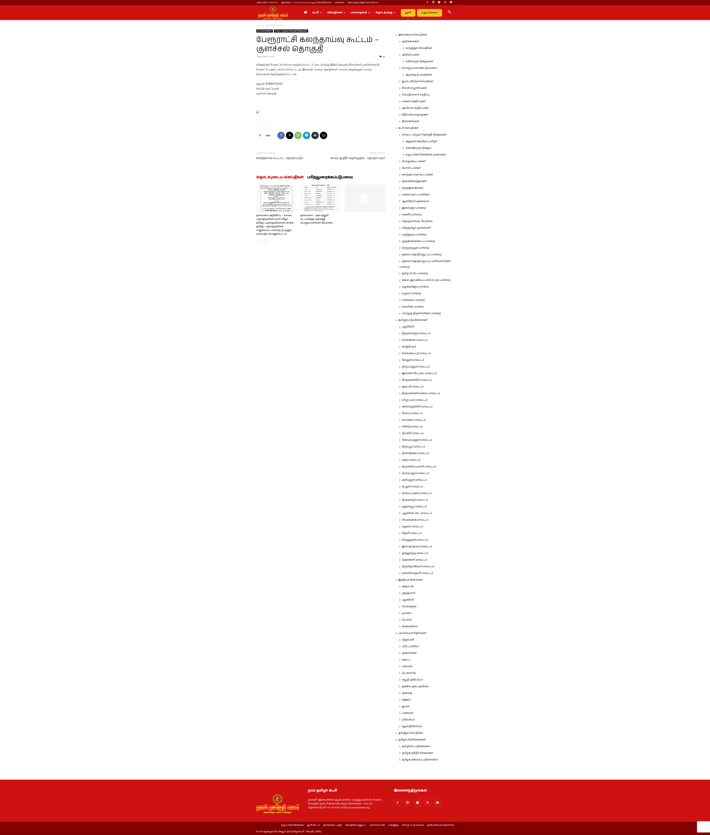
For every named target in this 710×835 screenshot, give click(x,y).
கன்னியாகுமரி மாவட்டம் (417, 573)
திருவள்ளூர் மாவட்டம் (416, 333)
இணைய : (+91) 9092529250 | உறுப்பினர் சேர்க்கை (306, 2)
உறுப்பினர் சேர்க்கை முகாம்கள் (426, 155)
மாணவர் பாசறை (413, 300)
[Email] (323, 135)
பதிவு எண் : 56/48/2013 (267, 2)
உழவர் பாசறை (411, 293)
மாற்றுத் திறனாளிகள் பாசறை (421, 313)
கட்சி (315, 13)
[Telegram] (439, 2)
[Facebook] (427, 2)
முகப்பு (259, 25)
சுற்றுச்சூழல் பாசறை (415, 248)
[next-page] (264, 241)
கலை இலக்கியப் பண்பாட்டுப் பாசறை (426, 280)
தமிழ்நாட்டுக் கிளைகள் (413, 320)
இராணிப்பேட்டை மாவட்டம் (419, 373)
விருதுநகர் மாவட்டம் (415, 540)
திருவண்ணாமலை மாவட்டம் (421, 393)
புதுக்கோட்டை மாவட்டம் (417, 513)
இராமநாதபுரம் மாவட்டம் (417, 547)
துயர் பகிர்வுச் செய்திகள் (417, 81)
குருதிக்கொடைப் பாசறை (418, 241)
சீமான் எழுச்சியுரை (414, 88)
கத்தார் (406, 700)
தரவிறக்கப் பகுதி (332, 825)
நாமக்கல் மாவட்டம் (414, 420)
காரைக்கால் (410, 626)
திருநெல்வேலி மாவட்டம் (418, 566)
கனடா (406, 660)
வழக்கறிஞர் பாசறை (415, 287)
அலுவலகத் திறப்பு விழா (421, 141)
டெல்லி (407, 620)
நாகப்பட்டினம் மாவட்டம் (417, 493)
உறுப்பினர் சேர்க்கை (292, 825)
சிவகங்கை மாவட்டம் (415, 520)
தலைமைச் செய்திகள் (412, 35)
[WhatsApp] (298, 135)
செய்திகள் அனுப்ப (355, 825)
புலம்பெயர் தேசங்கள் (412, 633)
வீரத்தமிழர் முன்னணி (416, 228)
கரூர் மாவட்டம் (411, 460)
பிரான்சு (407, 666)
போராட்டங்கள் (411, 168)
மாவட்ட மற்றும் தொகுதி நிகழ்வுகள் (291, 30)
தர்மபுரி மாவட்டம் (412, 387)
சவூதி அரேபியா (412, 680)
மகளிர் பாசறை (412, 215)
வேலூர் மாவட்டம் (413, 360)
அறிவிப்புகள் (410, 55)
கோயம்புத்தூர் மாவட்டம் (417, 440)
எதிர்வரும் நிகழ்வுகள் (419, 61)
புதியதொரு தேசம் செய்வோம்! (362, 2)
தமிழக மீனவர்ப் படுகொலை (420, 760)
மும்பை (407, 613)
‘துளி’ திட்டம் (313, 825)
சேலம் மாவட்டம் (412, 413)
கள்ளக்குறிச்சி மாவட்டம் (417, 407)
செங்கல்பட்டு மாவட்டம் (416, 353)
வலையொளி (377, 825)
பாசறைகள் (359, 13)
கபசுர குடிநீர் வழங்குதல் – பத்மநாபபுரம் (357, 158)
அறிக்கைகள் (410, 41)
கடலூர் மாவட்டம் (412, 487)
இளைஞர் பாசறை (414, 208)
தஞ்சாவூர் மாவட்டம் (414, 507)
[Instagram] (433, 2)
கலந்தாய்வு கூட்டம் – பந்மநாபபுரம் (279, 158)
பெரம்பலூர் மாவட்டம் (415, 473)
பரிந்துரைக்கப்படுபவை (330, 177)
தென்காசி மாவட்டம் (414, 560)
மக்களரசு (339, 2)
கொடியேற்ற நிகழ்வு (418, 148)
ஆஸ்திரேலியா (412, 726)
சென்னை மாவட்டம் (415, 340)
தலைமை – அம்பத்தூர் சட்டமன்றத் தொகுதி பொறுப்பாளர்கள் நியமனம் (316, 219)
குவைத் (407, 693)
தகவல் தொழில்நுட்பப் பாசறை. (422, 255)
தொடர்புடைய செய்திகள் (280, 177)
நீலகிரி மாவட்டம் (413, 433)
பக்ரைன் (407, 713)
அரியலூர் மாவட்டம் (414, 480)
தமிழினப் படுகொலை (416, 746)
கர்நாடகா (408, 586)
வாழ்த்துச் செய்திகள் (419, 48)
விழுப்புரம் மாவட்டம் (414, 400)
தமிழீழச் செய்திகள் (410, 733)
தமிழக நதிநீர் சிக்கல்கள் (417, 753)
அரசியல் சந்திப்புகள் (415, 108)
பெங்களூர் (409, 606)
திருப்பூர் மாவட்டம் (413, 447)
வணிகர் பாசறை (413, 307)
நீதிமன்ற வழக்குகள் (415, 115)
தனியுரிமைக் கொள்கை (440, 825)
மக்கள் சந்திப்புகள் (414, 101)
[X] (445, 2)
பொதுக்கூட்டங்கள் (414, 161)
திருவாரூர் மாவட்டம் (415, 500)
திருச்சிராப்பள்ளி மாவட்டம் (419, 467)
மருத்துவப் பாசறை (414, 235)
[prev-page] (258, 241)
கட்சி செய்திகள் (264, 30)
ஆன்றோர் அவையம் (415, 201)
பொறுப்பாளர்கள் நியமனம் (419, 68)
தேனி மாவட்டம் (412, 533)
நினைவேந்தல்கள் (414, 181)
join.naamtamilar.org (359, 808)
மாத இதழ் (393, 825)
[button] (449, 13)
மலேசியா (408, 720)
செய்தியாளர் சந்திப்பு (416, 95)
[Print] (315, 135)
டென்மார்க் (409, 673)
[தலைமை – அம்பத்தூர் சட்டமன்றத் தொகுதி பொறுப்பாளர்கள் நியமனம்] (320, 198)
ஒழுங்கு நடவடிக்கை (419, 75)
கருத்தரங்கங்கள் (412, 188)
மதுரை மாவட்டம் (412, 527)
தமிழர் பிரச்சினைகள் (412, 740)
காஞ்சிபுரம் (409, 347)
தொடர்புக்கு (384, 13)
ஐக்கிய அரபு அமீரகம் (415, 686)
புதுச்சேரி (408, 327)
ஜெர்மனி (408, 640)
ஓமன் (406, 706)
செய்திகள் (334, 13)
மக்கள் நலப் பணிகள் (416, 195)
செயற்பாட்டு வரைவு (413, 825)
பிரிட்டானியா (410, 646)
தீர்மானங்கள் (410, 121)
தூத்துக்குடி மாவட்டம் (415, 553)
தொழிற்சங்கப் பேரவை (417, 221)
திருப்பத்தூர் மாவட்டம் (416, 367)
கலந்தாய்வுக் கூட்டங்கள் (417, 175)
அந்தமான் (408, 593)
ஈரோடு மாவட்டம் (412, 427)
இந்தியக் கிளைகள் (410, 580)
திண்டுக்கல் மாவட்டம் (415, 453)
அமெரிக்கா (409, 653)
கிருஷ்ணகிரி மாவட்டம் (417, 380)
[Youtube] (451, 2)
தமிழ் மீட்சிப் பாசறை (415, 273)
